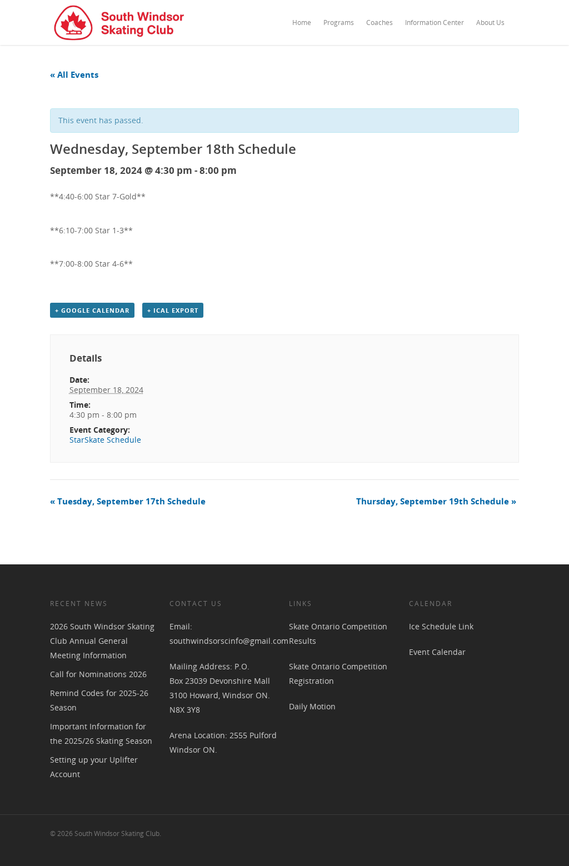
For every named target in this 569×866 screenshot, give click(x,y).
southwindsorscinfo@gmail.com (228, 640)
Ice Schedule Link (441, 626)
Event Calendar (437, 652)
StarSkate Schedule (105, 439)
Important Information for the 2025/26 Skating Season (101, 733)
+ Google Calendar (92, 310)
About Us (490, 22)
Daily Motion (312, 706)
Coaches (379, 22)
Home (301, 22)
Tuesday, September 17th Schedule (128, 501)
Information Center (434, 22)
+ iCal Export (172, 310)
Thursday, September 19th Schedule (436, 501)
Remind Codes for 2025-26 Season (99, 700)
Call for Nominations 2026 (98, 674)
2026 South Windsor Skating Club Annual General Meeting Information (102, 640)
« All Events (74, 74)
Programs (338, 22)
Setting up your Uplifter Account (94, 766)
